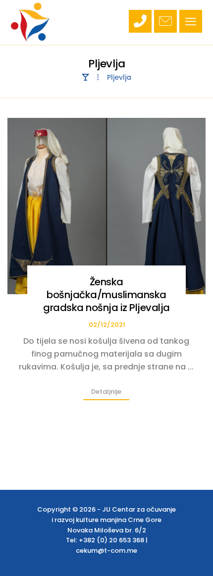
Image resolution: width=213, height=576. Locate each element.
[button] (190, 21)
